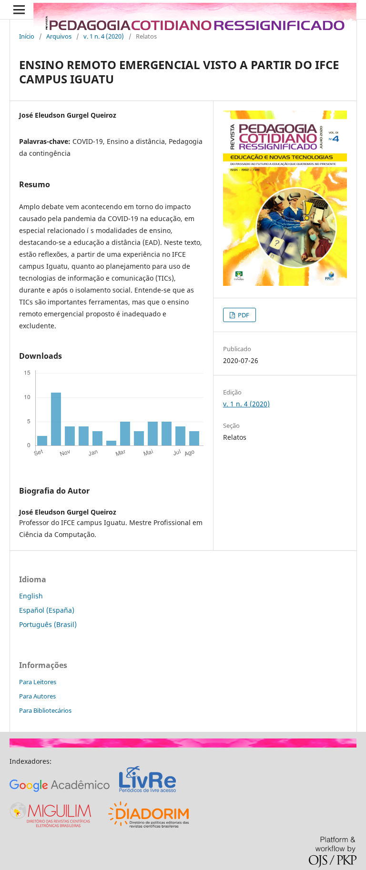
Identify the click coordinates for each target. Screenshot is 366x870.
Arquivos (58, 36)
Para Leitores (37, 682)
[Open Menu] (19, 9)
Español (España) (46, 610)
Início (26, 36)
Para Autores (37, 696)
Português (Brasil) (48, 624)
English (31, 595)
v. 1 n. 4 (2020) (103, 36)
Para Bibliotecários (45, 710)
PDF (242, 315)
